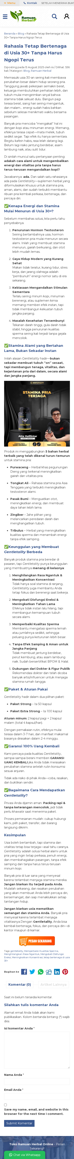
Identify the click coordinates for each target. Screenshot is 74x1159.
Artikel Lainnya (53, 985)
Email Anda (12, 1090)
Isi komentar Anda (18, 1028)
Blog (26, 70)
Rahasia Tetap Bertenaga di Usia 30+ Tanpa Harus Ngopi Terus (35, 53)
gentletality (16, 951)
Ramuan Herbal (41, 70)
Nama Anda (13, 1075)
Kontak (32, 3)
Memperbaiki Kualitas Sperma (41, 951)
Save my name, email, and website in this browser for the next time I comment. (36, 1112)
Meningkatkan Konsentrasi (27, 957)
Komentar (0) (19, 985)
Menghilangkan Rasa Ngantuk (21, 954)
